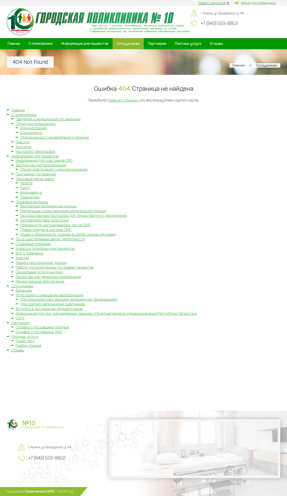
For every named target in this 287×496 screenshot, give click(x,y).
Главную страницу (123, 100)
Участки (22, 258)
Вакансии (24, 290)
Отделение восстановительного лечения (54, 137)
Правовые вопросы (32, 202)
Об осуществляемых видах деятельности (50, 239)
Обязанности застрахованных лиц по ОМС (55, 225)
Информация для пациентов (84, 43)
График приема (28, 345)
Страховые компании (33, 244)
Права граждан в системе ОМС (46, 230)
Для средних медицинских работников (52, 304)
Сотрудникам (128, 43)
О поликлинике (40, 43)
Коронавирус (31, 192)
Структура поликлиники (36, 124)
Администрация (33, 128)
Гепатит (26, 183)
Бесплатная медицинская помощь (48, 206)
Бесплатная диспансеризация (41, 165)
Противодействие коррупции (44, 220)
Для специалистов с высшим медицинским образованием (68, 299)
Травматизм (30, 197)
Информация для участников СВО (44, 160)
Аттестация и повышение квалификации (49, 295)
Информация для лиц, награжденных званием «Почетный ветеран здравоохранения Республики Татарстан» (106, 313)
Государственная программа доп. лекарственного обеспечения (73, 215)
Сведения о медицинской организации (48, 119)
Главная (14, 43)
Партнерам (157, 43)
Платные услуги (188, 43)
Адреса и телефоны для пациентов (45, 248)
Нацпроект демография (35, 151)
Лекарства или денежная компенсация (48, 277)
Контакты (23, 147)
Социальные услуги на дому (39, 272)
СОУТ (20, 318)
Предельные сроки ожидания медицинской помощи (63, 211)
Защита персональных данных (41, 263)
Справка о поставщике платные (42, 327)
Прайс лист (25, 341)
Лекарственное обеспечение (40, 281)
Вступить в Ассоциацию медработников (49, 309)
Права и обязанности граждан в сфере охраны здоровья (67, 234)
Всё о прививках (29, 253)
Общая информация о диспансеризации (53, 169)
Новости (23, 142)
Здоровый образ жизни (35, 179)
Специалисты (31, 133)
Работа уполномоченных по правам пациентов (54, 267)
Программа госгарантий (36, 174)
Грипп (25, 188)
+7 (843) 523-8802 (219, 23)
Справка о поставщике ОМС (39, 332)
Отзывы (216, 43)
